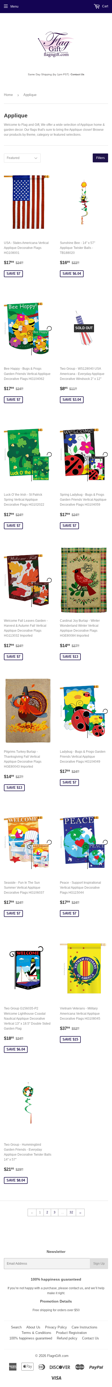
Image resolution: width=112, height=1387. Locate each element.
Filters (100, 158)
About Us (33, 1327)
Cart (104, 6)
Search (16, 1327)
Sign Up (99, 1263)
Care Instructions (84, 1327)
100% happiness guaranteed (30, 1338)
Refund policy (67, 1338)
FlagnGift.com (58, 1356)
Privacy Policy (56, 1327)
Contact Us (77, 74)
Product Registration (71, 1333)
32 (71, 1212)
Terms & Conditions (36, 1333)
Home (8, 95)
